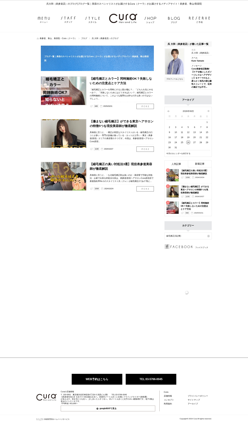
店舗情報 (168, 396)
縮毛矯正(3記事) (173, 236)
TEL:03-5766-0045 (151, 379)
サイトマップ (194, 400)
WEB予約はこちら (97, 379)
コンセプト (169, 400)
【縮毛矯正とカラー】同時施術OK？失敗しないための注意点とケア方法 (145, 106)
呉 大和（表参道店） (200, 53)
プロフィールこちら (174, 79)
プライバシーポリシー (198, 396)
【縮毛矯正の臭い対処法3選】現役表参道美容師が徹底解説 (145, 188)
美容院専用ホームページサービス (57, 419)
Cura (166, 392)
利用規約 (168, 404)
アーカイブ (193, 404)
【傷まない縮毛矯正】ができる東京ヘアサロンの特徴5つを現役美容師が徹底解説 (145, 149)
